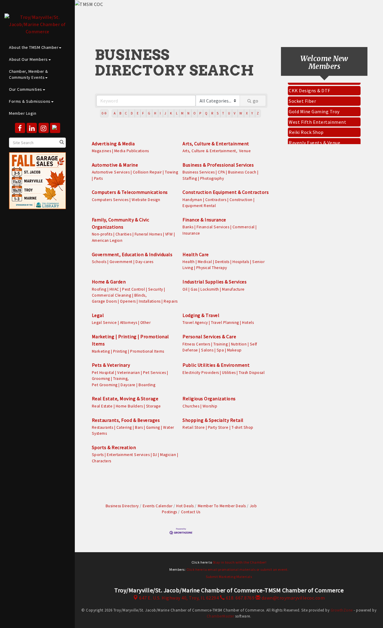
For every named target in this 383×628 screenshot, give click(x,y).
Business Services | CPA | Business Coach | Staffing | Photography (220, 175)
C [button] (126, 113)
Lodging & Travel (201, 315)
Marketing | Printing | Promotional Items (130, 340)
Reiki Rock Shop (306, 129)
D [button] (132, 113)
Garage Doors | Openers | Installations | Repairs (135, 301)
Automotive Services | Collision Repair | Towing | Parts (135, 175)
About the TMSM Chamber (33, 47)
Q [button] (206, 113)
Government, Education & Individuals (132, 254)
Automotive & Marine (115, 165)
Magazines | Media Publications (120, 150)
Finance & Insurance (204, 220)
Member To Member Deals (222, 505)
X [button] (247, 113)
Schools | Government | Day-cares (122, 261)
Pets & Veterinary (111, 365)
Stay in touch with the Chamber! (240, 562)
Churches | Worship (200, 406)
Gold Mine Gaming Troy (314, 108)
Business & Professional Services (218, 165)
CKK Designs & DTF (309, 87)
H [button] (155, 113)
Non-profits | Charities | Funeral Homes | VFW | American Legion (133, 237)
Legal (98, 315)
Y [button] (252, 113)
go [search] (255, 101)
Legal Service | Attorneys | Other (121, 322)
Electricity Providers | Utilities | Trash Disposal (224, 372)
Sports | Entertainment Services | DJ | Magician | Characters (135, 457)
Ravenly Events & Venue (314, 139)
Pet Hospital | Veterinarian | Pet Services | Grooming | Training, (130, 375)
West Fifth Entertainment (317, 118)
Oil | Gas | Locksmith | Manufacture (214, 289)
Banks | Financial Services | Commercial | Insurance (220, 230)
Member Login (22, 113)
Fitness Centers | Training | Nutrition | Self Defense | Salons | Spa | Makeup (220, 347)
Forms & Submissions (30, 101)
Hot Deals (185, 505)
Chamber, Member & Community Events (28, 74)
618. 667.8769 (239, 598)
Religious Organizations (209, 398)
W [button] (240, 113)
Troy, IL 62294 (179, 598)
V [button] (235, 113)
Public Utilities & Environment (216, 365)
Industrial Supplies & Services (215, 282)
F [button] (143, 113)
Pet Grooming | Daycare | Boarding (124, 384)
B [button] (120, 113)
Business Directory (122, 505)
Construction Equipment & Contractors (226, 192)
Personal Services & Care (209, 336)
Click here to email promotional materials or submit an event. (237, 569)
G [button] (149, 113)
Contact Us (190, 511)
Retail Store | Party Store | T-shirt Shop (218, 427)
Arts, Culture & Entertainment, (210, 150)
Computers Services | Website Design (126, 199)
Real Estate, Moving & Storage (125, 398)
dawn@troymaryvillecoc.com (292, 598)
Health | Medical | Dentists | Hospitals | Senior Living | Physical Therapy (224, 264)
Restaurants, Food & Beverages (126, 420)
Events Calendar (157, 505)
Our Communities (25, 89)
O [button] (194, 113)
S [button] (218, 113)
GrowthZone (342, 610)
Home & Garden (109, 282)
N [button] (188, 113)
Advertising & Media (113, 144)
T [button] (223, 113)
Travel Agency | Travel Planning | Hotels (218, 322)
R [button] (212, 113)
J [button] (165, 113)
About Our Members (28, 59)
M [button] (182, 113)
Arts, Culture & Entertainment (216, 144)
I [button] (160, 113)
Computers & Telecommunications (130, 192)
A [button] (115, 113)
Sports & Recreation (114, 447)
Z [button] (258, 113)
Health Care (196, 254)
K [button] (171, 113)
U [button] (229, 113)
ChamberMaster (220, 616)
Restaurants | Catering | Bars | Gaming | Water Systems (133, 430)
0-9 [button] (104, 113)
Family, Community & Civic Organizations (120, 223)
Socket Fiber (302, 97)
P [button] (200, 113)
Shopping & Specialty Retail (213, 420)
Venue (245, 150)
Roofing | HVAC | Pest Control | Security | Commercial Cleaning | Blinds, (128, 292)
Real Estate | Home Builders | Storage (126, 406)
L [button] (177, 113)
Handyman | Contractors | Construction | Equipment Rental (219, 202)
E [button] (138, 113)
